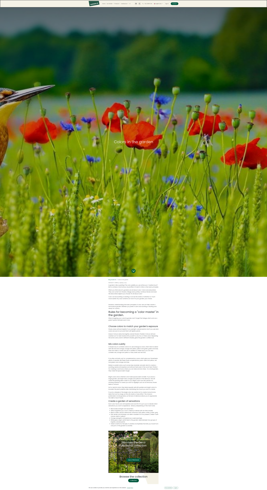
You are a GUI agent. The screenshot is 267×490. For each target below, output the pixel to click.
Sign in (167, 3)
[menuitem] (104, 3)
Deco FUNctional (133, 460)
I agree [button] (175, 487)
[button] (139, 3)
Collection (133, 480)
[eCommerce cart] (135, 3)
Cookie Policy (130, 487)
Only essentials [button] (168, 487)
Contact (174, 3)
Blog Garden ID (112, 279)
